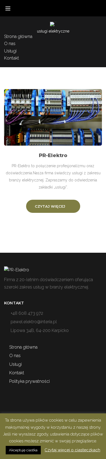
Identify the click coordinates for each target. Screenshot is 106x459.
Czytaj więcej (50, 206)
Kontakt (11, 58)
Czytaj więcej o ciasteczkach (72, 450)
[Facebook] (100, 49)
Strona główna (18, 36)
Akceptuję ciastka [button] (23, 450)
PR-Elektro (53, 155)
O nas (9, 43)
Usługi (10, 51)
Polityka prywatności (29, 381)
